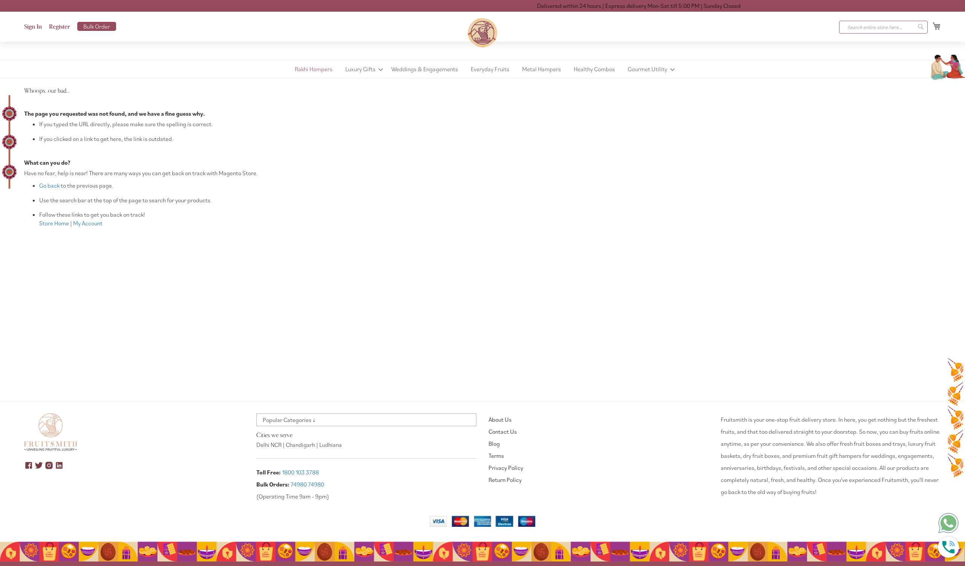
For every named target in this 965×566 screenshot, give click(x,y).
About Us (500, 419)
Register (59, 27)
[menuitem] (313, 69)
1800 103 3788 (300, 472)
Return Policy (505, 479)
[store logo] (482, 33)
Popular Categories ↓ (289, 420)
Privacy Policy (506, 467)
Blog (494, 443)
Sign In (33, 27)
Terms (496, 455)
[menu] (482, 69)
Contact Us (503, 431)
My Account (88, 223)
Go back (49, 185)
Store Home (54, 223)
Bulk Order (96, 26)
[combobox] (883, 27)
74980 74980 (307, 484)
